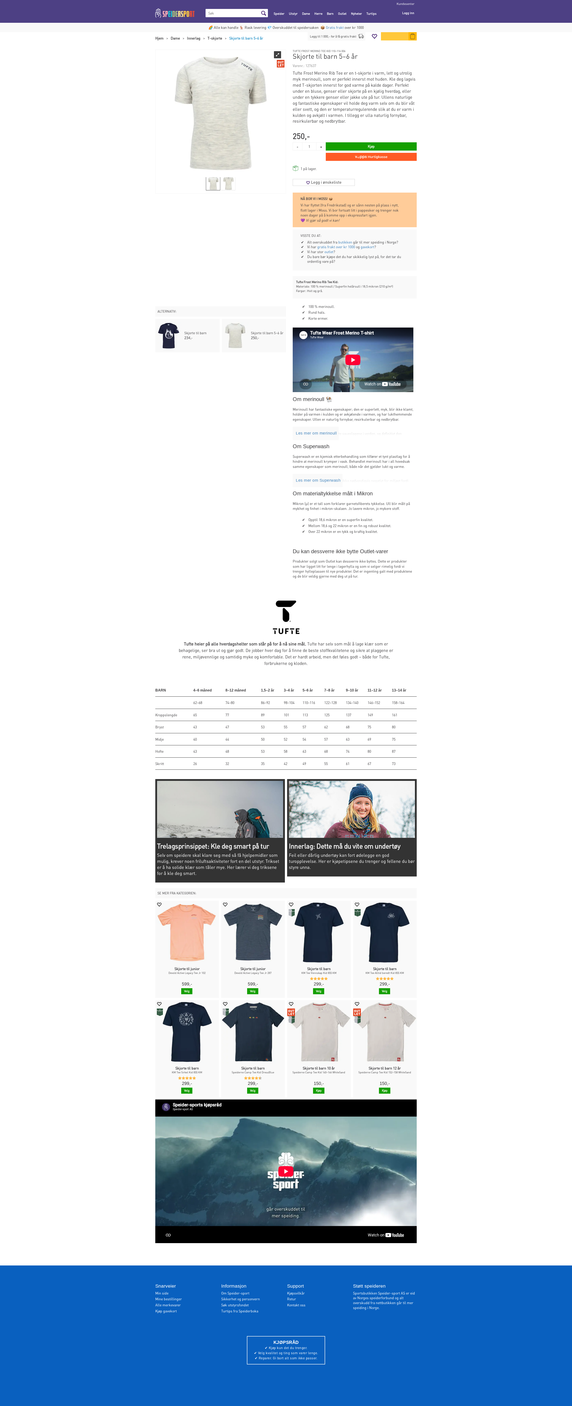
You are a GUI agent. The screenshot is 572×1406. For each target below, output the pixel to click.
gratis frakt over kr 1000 (336, 246)
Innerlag (193, 38)
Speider (279, 13)
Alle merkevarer (168, 1305)
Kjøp (371, 146)
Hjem (159, 38)
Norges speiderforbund (375, 1297)
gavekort (367, 246)
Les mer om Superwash (318, 480)
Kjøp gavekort (166, 1311)
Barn (330, 13)
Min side (161, 1293)
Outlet (342, 13)
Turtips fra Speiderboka (239, 1311)
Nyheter (356, 13)
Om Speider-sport (235, 1293)
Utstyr (293, 13)
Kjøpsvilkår (296, 1293)
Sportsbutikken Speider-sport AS (379, 1293)
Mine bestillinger (168, 1299)
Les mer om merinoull (316, 433)
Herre (318, 13)
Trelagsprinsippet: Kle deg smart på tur (213, 846)
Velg (186, 991)
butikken (345, 242)
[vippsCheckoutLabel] (371, 157)
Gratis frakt (335, 27)
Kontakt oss (296, 1305)
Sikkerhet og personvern (240, 1299)
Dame (306, 13)
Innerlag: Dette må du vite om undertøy (344, 846)
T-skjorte (215, 38)
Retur (291, 1299)
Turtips (371, 13)
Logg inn (408, 13)
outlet (328, 251)
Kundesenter (405, 4)
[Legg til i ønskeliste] (159, 904)
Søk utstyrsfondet (235, 1305)
